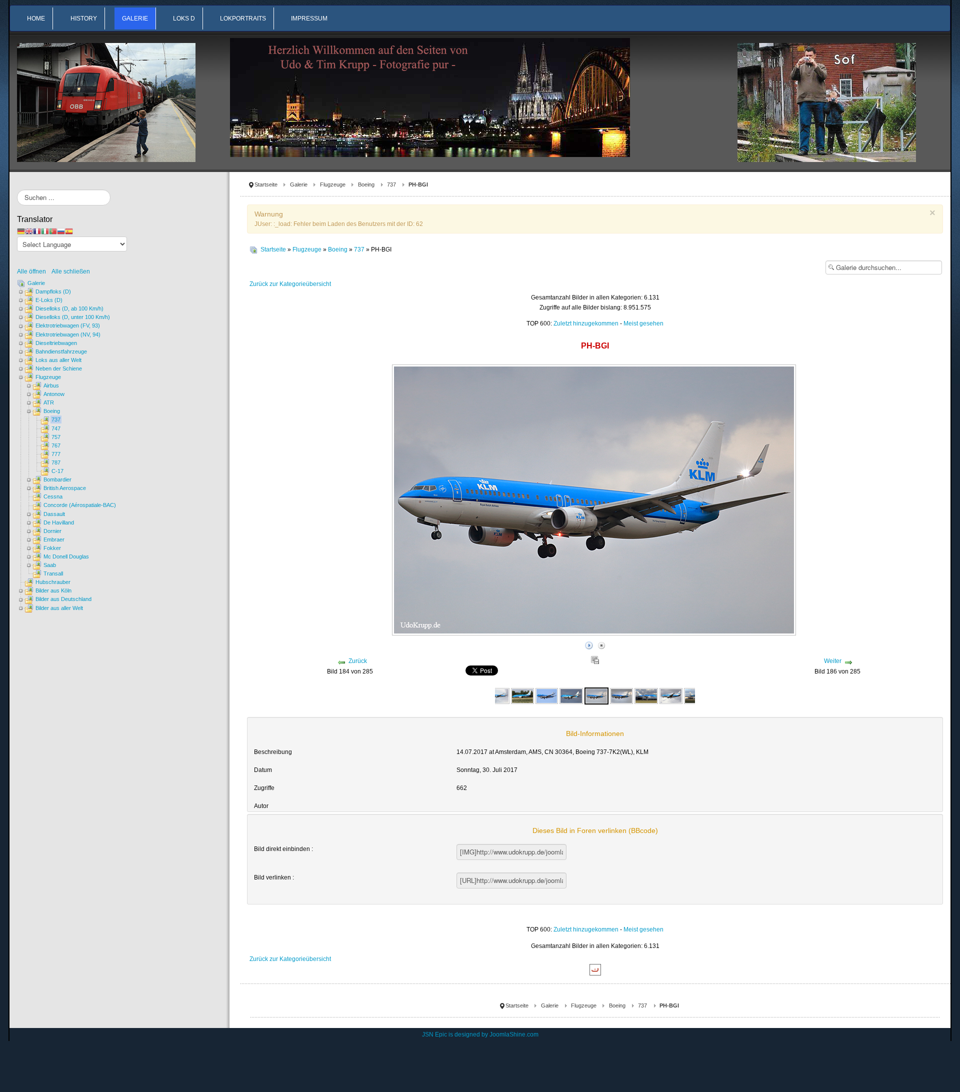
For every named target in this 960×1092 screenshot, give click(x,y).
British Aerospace (65, 488)
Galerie (299, 185)
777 (56, 454)
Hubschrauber (53, 582)
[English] (29, 231)
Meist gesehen (644, 323)
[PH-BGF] (547, 695)
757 (56, 437)
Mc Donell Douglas (66, 557)
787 (56, 463)
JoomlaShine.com (514, 1034)
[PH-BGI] (596, 695)
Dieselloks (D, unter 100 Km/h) (73, 317)
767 (56, 445)
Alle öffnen (33, 271)
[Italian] (45, 231)
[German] (21, 231)
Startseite (266, 185)
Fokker (52, 548)
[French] (37, 231)
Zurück (357, 661)
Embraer (54, 539)
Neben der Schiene (59, 369)
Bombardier (58, 479)
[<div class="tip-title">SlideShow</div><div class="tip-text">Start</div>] (589, 644)
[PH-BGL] (671, 695)
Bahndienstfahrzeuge (61, 351)
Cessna (53, 497)
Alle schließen (71, 271)
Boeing (366, 185)
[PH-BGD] (522, 695)
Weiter (833, 661)
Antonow (54, 394)
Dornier (53, 531)
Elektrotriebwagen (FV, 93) (68, 325)
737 (391, 185)
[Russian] (61, 231)
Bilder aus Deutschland (64, 599)
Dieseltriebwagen (56, 343)
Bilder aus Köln (54, 591)
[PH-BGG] (571, 695)
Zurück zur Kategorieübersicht (290, 284)
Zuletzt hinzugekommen (586, 323)
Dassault (54, 514)
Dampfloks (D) (53, 291)
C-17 (58, 471)
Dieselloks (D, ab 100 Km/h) (70, 309)
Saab (50, 565)
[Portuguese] (53, 231)
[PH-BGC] (497, 695)
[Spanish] (69, 231)
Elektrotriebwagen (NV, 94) (68, 335)
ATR (49, 403)
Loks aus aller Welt (59, 360)
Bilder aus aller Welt (59, 608)
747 (56, 429)
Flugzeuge (333, 185)
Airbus (51, 385)
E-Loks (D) (49, 300)
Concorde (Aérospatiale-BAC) (80, 505)
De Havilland (59, 523)
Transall (53, 573)
